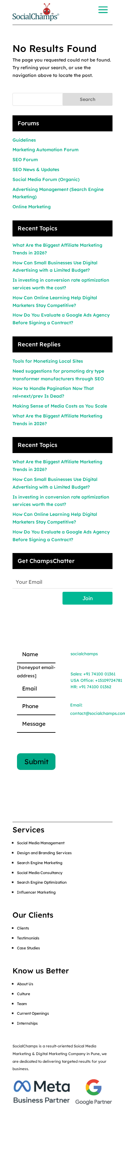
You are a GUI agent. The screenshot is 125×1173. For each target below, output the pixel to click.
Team (22, 1003)
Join (87, 598)
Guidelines (24, 140)
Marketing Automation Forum (46, 150)
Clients (23, 928)
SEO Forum (25, 159)
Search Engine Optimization (42, 882)
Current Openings (33, 1013)
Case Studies (28, 948)
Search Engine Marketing (40, 862)
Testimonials (28, 938)
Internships (27, 1023)
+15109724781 (108, 680)
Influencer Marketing (36, 892)
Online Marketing (32, 207)
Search (88, 99)
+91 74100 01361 (99, 673)
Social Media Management (40, 842)
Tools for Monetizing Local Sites (48, 361)
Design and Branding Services (44, 852)
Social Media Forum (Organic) (46, 179)
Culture (23, 993)
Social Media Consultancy (40, 872)
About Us (25, 983)
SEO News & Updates (36, 169)
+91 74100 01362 (95, 686)
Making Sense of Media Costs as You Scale (60, 406)
